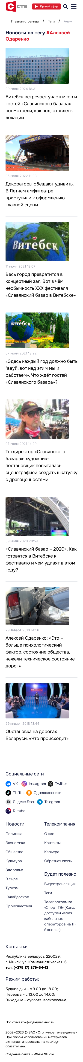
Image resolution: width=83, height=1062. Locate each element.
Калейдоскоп (17, 897)
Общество (15, 851)
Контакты (52, 842)
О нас (49, 833)
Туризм (12, 888)
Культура (14, 860)
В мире (12, 879)
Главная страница (25, 21)
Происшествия (19, 906)
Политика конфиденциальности (30, 1022)
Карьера (51, 851)
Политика (14, 833)
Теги (51, 21)
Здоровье (14, 869)
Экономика (15, 842)
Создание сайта (18, 1054)
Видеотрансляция (59, 883)
